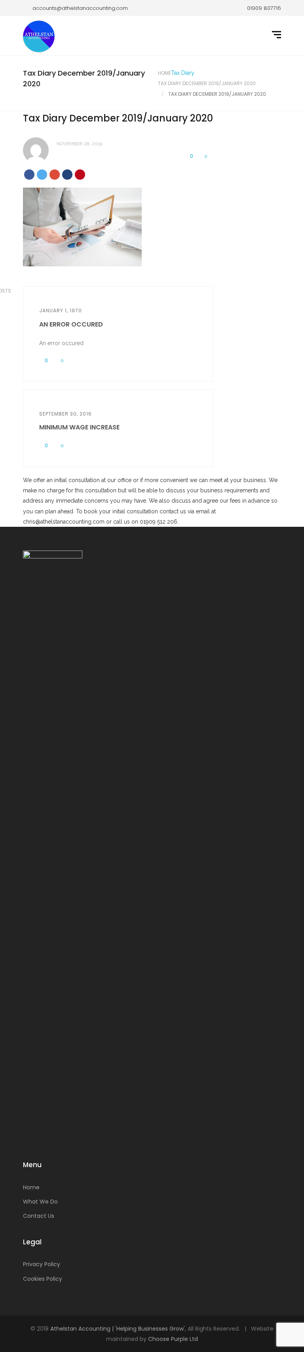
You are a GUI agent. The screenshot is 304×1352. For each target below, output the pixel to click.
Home (164, 73)
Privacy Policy (41, 1264)
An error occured (71, 324)
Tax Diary (182, 73)
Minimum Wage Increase (79, 427)
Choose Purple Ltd (173, 1339)
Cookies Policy (42, 1279)
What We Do (40, 1202)
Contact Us (38, 1216)
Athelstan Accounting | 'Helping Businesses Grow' (117, 1329)
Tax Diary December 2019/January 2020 (207, 83)
